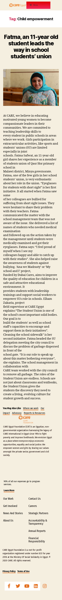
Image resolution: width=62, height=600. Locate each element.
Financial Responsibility (36, 539)
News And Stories (13, 513)
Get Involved (10, 506)
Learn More (9, 490)
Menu (35, 5)
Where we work (30, 408)
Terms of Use (23, 571)
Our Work (8, 498)
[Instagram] (44, 586)
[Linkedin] (35, 586)
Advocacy (16, 412)
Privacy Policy (9, 571)
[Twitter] (18, 586)
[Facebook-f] (9, 586)
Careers (32, 506)
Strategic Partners (38, 513)
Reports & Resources (34, 412)
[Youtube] (26, 586)
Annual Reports (37, 531)
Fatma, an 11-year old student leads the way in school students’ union (31, 46)
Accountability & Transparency (37, 522)
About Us (8, 520)
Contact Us (34, 498)
